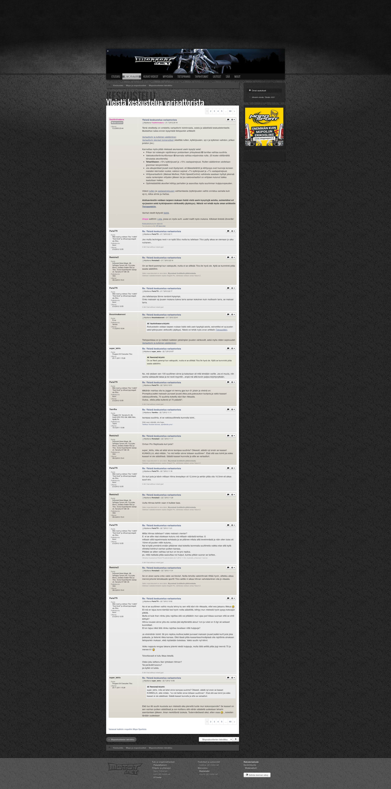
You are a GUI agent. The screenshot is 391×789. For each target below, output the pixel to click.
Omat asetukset (258, 90)
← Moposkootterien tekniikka (121, 739)
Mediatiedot (204, 771)
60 (230, 111)
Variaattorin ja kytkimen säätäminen (159, 136)
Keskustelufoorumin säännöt (152, 224)
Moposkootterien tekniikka (160, 747)
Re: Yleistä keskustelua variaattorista (161, 231)
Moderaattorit (251, 768)
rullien (152, 190)
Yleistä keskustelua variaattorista (155, 102)
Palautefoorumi (160, 764)
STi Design (157, 777)
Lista (159, 218)
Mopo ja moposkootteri (136, 747)
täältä (166, 212)
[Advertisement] (195, 24)
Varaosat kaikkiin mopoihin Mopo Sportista (127, 729)
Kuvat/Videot (150, 76)
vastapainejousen (166, 190)
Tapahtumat (201, 76)
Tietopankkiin (149, 206)
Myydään (168, 76)
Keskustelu (132, 76)
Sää (228, 76)
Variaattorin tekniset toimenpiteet (158, 139)
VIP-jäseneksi (160, 226)
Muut (237, 76)
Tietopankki (183, 76)
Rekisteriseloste (251, 761)
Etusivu (115, 76)
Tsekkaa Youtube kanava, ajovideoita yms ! (157, 424)
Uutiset (217, 76)
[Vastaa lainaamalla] (228, 119)
